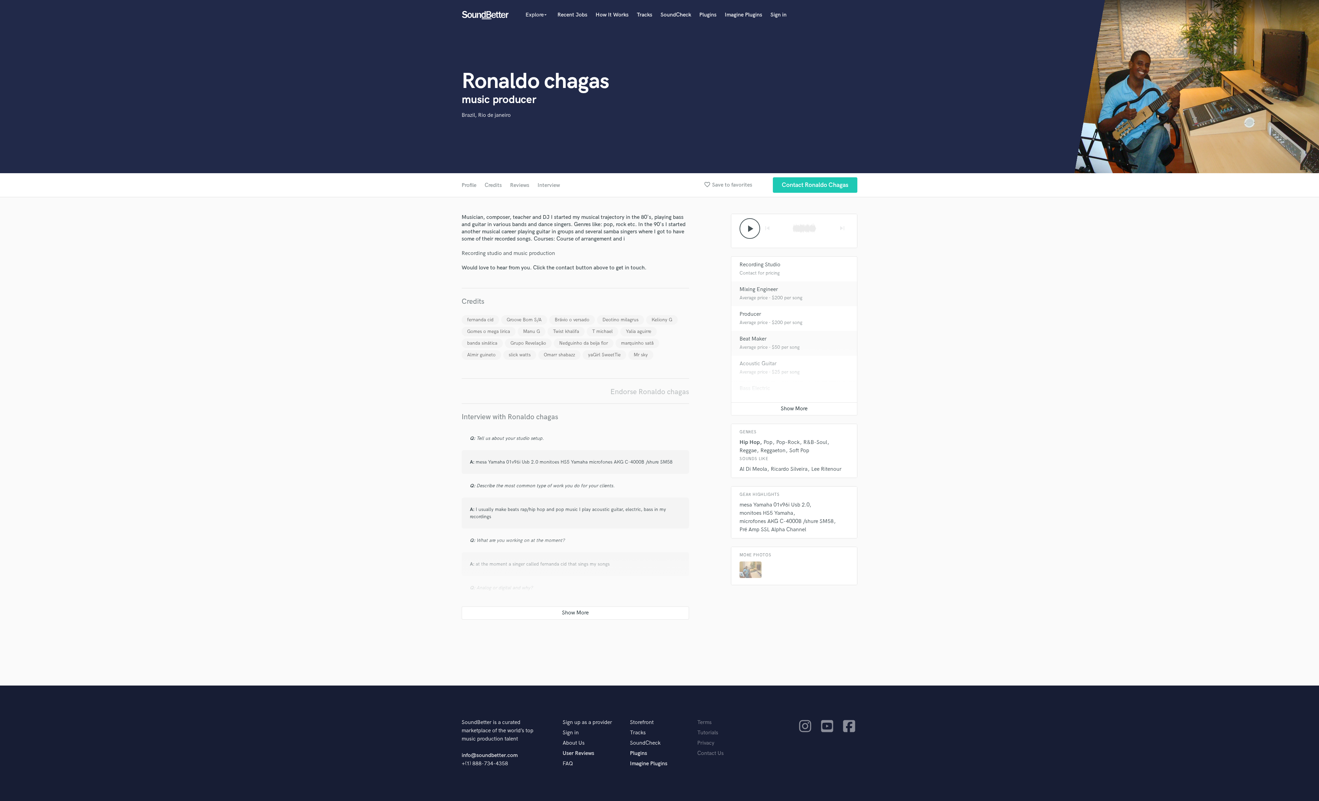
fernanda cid (480, 320)
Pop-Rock (788, 442)
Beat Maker (753, 339)
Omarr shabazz (559, 355)
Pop (768, 442)
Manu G (531, 331)
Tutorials (707, 733)
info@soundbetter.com (490, 755)
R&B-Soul (815, 442)
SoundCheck (676, 15)
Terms (704, 722)
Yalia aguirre (638, 331)
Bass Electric (755, 388)
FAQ (568, 763)
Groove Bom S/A (524, 320)
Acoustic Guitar (758, 363)
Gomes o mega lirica (488, 331)
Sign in (778, 15)
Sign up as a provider (587, 722)
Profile (469, 185)
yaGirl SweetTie (604, 355)
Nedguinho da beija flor (583, 343)
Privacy (705, 743)
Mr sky (641, 355)
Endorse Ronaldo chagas (649, 392)
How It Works (612, 15)
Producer (750, 314)
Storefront (642, 722)
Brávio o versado (572, 320)
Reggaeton (773, 450)
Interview (549, 185)
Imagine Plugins (743, 15)
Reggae (748, 450)
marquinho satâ (637, 343)
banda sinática (482, 343)
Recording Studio (760, 265)
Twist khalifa (566, 331)
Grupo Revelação (528, 343)
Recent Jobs (572, 15)
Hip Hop (750, 442)
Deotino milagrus (620, 320)
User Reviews (578, 753)
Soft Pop (799, 450)
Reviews (519, 185)
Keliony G (662, 320)
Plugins (708, 15)
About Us (574, 743)
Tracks (644, 15)
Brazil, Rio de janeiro (486, 115)
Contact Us (710, 753)
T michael (602, 331)
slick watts (520, 355)
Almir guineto (481, 355)
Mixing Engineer (759, 289)
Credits (493, 185)
